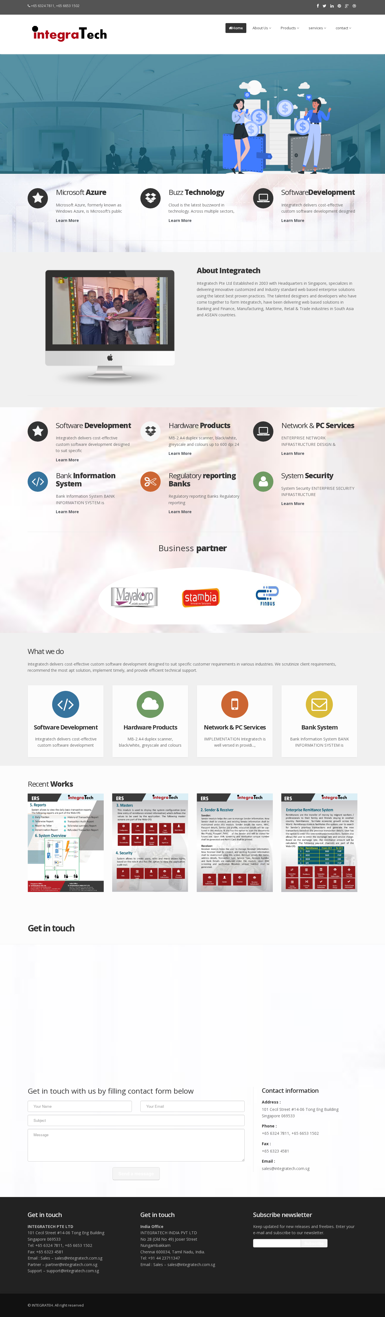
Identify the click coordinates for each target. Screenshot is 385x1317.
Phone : (269, 1126)
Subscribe (314, 1243)
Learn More (67, 220)
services (316, 27)
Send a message (136, 1173)
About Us (261, 27)
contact (342, 27)
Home (237, 27)
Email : (268, 1161)
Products (289, 27)
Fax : (266, 1143)
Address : (271, 1102)
